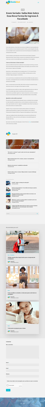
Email (7, 368)
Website (7, 374)
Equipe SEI (14, 22)
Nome (7, 362)
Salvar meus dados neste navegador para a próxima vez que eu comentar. (22, 381)
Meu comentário (9, 344)
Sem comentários (30, 22)
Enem (23, 9)
